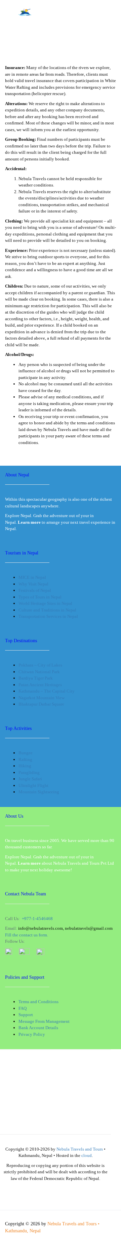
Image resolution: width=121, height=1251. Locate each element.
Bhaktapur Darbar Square (41, 704)
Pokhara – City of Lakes (40, 665)
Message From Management (44, 1021)
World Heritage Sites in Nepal (45, 603)
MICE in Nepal (32, 577)
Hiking (24, 765)
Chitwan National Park (39, 671)
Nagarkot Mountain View (41, 697)
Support (25, 1014)
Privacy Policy (31, 1034)
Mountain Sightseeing (38, 791)
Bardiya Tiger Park (35, 678)
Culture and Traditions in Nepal (47, 609)
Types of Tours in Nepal (40, 596)
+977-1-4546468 (37, 918)
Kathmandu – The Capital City (46, 691)
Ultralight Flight (33, 785)
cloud (86, 1155)
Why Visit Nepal (33, 583)
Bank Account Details (38, 1027)
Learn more (29, 863)
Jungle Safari (30, 778)
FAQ (22, 1008)
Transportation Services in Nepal (48, 616)
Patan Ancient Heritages (40, 684)
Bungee (25, 752)
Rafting (25, 759)
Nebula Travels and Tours (79, 1149)
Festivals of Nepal (34, 590)
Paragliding (29, 772)
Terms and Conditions (38, 1001)
